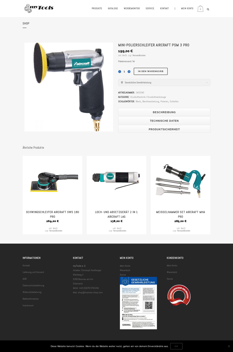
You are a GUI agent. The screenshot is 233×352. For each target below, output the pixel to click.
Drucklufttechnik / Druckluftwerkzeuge (148, 96)
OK (176, 346)
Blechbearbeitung (150, 101)
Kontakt (26, 265)
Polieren (164, 101)
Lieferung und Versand (33, 272)
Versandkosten (139, 55)
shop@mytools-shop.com (90, 292)
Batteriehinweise (31, 298)
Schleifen (174, 101)
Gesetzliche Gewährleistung (138, 82)
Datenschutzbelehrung (33, 285)
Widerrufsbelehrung (32, 292)
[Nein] (228, 346)
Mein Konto (125, 265)
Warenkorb (125, 270)
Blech (138, 101)
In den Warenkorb (150, 71)
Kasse (123, 274)
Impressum (28, 305)
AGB (24, 278)
